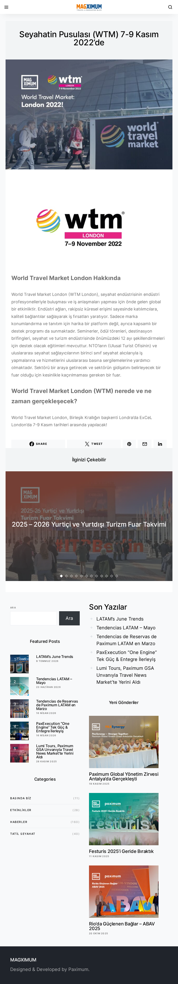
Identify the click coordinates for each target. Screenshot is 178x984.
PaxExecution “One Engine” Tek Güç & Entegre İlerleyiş (52, 727)
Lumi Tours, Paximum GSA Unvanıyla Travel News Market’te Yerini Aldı (54, 751)
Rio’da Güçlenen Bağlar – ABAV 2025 (122, 926)
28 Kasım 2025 (46, 761)
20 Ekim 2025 (98, 933)
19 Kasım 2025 (99, 783)
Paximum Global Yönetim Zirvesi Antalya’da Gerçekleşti (124, 776)
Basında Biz (21, 798)
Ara (13, 607)
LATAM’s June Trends (54, 656)
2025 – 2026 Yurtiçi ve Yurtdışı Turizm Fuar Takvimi (89, 524)
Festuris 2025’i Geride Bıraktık (121, 851)
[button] (61, 576)
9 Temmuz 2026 (47, 661)
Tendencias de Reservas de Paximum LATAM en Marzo (57, 705)
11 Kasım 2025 (99, 856)
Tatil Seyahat (22, 833)
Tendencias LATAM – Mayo (54, 681)
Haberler (18, 822)
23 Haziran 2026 (48, 687)
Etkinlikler (21, 810)
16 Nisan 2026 (46, 713)
